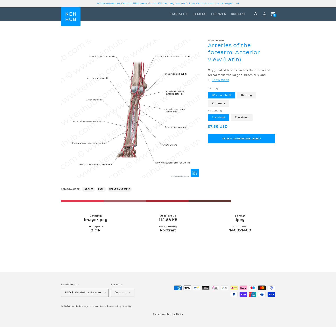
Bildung (246, 95)
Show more (220, 80)
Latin (101, 189)
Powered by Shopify (119, 306)
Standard (218, 117)
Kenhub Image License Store (89, 306)
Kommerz (218, 103)
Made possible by (168, 314)
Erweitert (242, 117)
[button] (256, 14)
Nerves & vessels (119, 189)
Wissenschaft (221, 95)
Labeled (88, 189)
